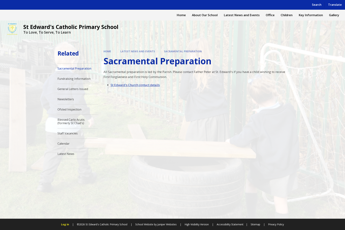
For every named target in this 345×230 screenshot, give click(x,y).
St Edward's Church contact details (135, 85)
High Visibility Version (197, 224)
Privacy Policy (276, 224)
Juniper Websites (167, 224)
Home (107, 51)
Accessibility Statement (230, 224)
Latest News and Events (137, 51)
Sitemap (255, 224)
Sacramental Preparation (183, 51)
